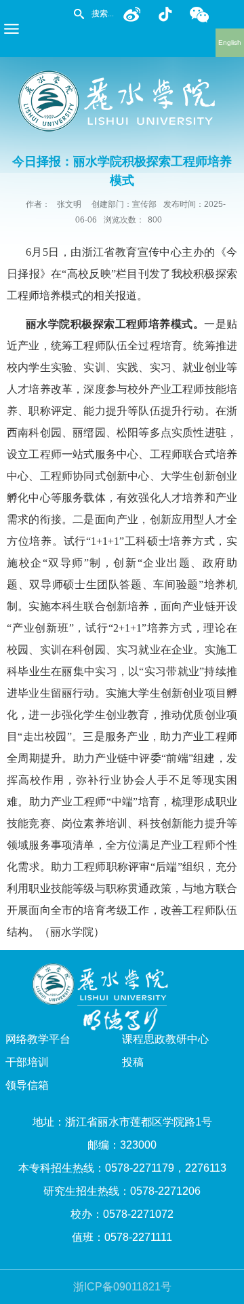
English (229, 42)
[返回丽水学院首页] (122, 75)
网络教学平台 (37, 1039)
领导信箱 (27, 1085)
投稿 (133, 1062)
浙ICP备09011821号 (122, 1286)
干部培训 (27, 1062)
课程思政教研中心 (165, 1039)
